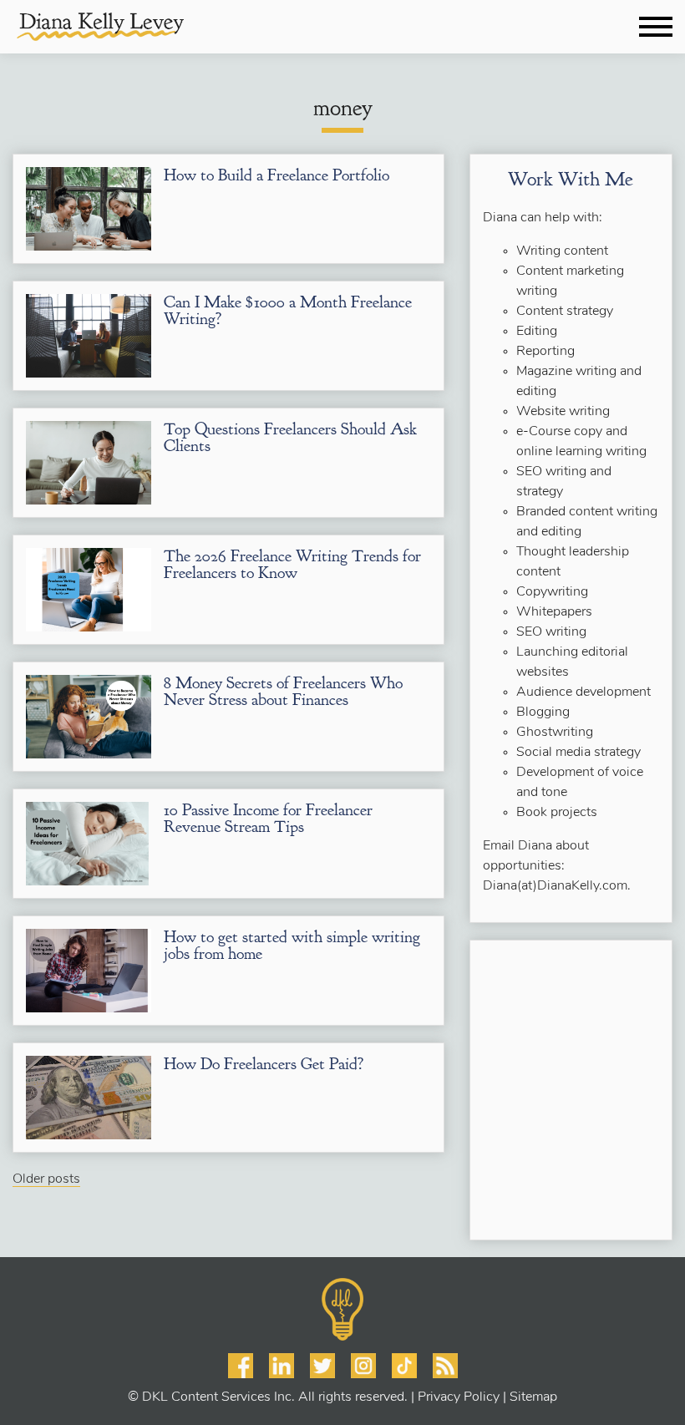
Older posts (46, 1179)
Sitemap (533, 1397)
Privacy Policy (459, 1397)
